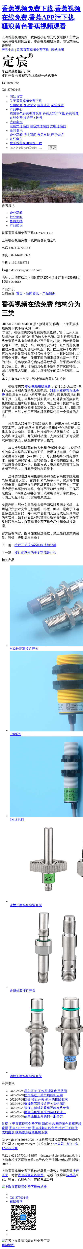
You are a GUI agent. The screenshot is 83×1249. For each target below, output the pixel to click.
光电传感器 (58, 126)
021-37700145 (19, 1197)
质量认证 (43, 105)
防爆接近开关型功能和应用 (43, 1095)
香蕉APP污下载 (54, 113)
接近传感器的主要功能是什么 (35, 552)
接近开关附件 (33, 117)
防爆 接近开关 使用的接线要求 (46, 1099)
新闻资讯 (16, 130)
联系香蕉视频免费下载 (33, 49)
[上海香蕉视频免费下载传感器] (18, 67)
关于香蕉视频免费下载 (26, 101)
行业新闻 (29, 134)
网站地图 (57, 49)
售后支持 (43, 134)
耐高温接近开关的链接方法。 (45, 1112)
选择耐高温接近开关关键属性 (45, 1103)
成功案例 (16, 122)
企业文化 (29, 105)
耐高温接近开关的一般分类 (43, 1116)
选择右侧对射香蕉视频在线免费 (46, 1108)
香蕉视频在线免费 (38, 386)
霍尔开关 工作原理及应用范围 (45, 1091)
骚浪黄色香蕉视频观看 (26, 113)
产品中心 (8, 49)
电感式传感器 (19, 126)
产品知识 (57, 134)
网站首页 (16, 96)
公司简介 (16, 105)
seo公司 (58, 1144)
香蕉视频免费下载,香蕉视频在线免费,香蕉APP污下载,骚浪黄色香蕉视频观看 (41, 17)
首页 (19, 293)
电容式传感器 (39, 126)
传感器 (71, 1175)
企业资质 (57, 105)
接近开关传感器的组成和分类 (35, 545)
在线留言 (16, 139)
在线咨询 (16, 1201)
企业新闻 (16, 134)
